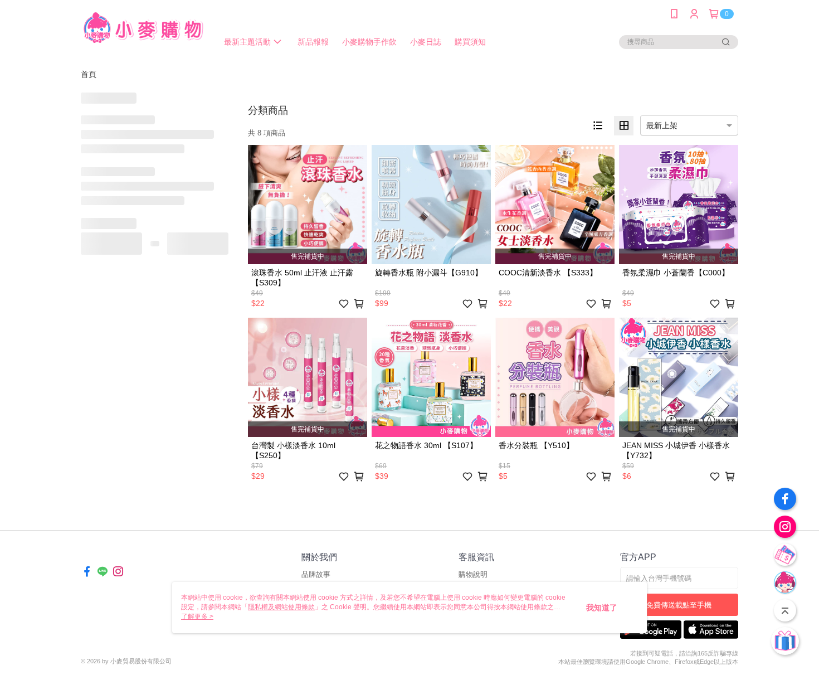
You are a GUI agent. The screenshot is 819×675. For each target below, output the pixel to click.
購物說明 (473, 574)
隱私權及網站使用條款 (281, 607)
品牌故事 (315, 574)
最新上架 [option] (661, 125)
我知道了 (601, 607)
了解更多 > (197, 616)
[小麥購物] (142, 29)
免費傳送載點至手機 (678, 605)
